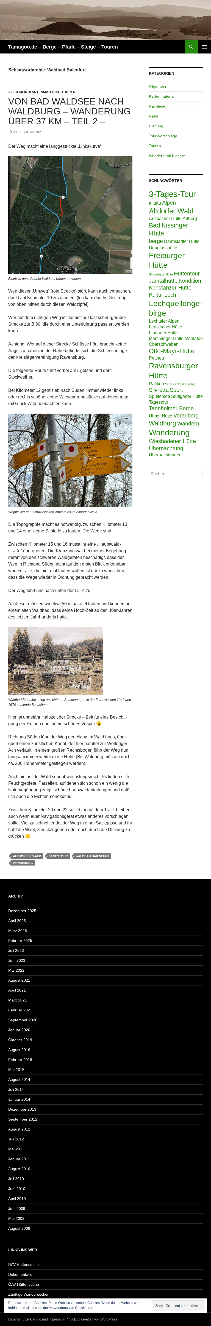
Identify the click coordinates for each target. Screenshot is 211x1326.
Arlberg (190, 218)
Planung (156, 126)
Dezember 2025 (22, 911)
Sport (176, 390)
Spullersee (159, 396)
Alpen (169, 203)
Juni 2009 (16, 1208)
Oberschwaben (164, 344)
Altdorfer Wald (27, 856)
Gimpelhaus (157, 274)
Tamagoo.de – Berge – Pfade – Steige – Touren (63, 47)
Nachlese (157, 106)
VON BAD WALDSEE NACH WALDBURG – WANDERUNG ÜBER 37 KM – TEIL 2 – (69, 111)
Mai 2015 (16, 1069)
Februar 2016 (20, 1059)
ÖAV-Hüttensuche (23, 1284)
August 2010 (19, 1169)
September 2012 (22, 1119)
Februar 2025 (20, 940)
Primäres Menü (204, 46)
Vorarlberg (186, 415)
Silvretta (159, 390)
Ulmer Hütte (160, 415)
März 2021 (17, 1000)
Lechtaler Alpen (164, 320)
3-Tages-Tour (172, 194)
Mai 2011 (16, 1149)
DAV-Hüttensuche (23, 1264)
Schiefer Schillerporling (180, 384)
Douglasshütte (163, 247)
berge (156, 241)
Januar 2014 (19, 1099)
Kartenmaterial (44, 92)
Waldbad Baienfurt (92, 856)
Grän (169, 274)
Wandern (188, 423)
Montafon (194, 338)
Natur (154, 116)
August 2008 (19, 1228)
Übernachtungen (165, 454)
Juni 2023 (16, 960)
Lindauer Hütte (163, 332)
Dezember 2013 (22, 1109)
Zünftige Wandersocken (28, 1294)
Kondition (190, 281)
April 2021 (17, 990)
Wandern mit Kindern (167, 156)
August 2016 (19, 1050)
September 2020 (22, 1020)
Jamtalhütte (163, 281)
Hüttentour (187, 273)
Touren (69, 92)
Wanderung (23, 862)
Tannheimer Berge (171, 408)
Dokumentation (21, 1274)
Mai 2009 (16, 1218)
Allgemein (17, 92)
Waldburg (162, 423)
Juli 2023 (16, 950)
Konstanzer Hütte (170, 288)
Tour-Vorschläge (163, 136)
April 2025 (17, 920)
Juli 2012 (16, 1139)
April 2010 (17, 1198)
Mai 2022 (16, 970)
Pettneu (156, 357)
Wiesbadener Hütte (172, 441)
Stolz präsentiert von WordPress (93, 1319)
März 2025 (17, 930)
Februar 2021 (20, 1010)
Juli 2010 (16, 1179)
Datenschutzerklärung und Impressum (36, 1319)
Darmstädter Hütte (181, 241)
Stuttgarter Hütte (187, 396)
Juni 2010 (16, 1188)
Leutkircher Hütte (165, 326)
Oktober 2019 (20, 1040)
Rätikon (156, 383)
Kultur (156, 295)
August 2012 (19, 1129)
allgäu (155, 202)
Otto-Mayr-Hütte (172, 351)
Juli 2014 (16, 1089)
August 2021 (19, 980)
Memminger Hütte (166, 338)
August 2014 (19, 1079)
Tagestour (58, 856)
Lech (170, 295)
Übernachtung (166, 448)
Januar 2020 (19, 1030)
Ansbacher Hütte (165, 218)
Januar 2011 (19, 1159)
